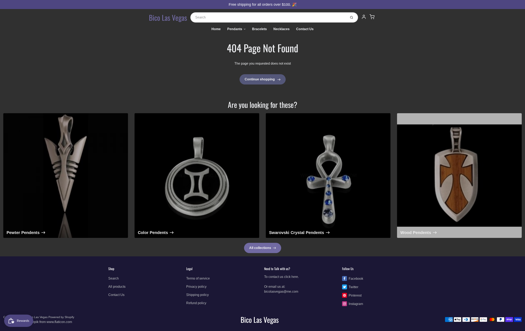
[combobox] (268, 17)
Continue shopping (260, 79)
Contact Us (305, 29)
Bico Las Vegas (168, 17)
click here (291, 276)
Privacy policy (196, 286)
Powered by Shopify (61, 317)
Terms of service (198, 278)
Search (113, 278)
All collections (260, 248)
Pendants (234, 29)
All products (117, 286)
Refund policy (196, 303)
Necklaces (281, 29)
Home (216, 29)
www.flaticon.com (59, 322)
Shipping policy (197, 295)
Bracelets (259, 29)
